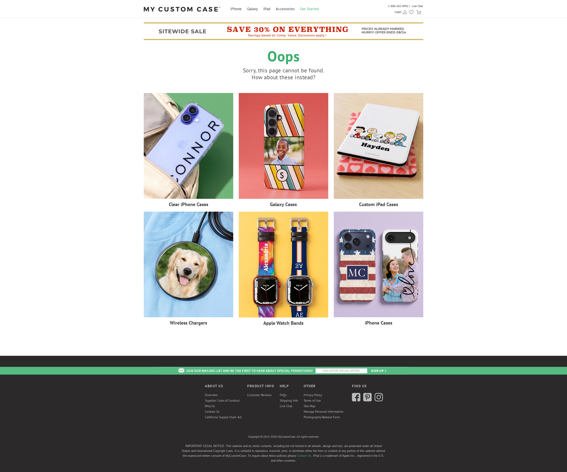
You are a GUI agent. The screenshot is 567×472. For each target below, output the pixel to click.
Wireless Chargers (188, 323)
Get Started (309, 8)
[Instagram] (379, 400)
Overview (211, 395)
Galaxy (252, 8)
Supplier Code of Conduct (222, 400)
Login (398, 12)
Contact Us (212, 412)
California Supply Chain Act (223, 417)
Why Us (210, 406)
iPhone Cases (378, 323)
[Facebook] (356, 400)
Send (378, 370)
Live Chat (417, 6)
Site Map (309, 406)
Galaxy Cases (283, 204)
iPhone (236, 8)
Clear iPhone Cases (188, 204)
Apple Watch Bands (283, 323)
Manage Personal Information (324, 412)
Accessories (285, 8)
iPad (266, 8)
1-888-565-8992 (398, 6)
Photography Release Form (322, 417)
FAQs (283, 395)
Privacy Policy (313, 395)
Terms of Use (312, 400)
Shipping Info (289, 400)
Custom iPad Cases (378, 204)
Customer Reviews (259, 395)
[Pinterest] (367, 400)
